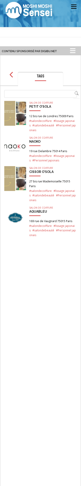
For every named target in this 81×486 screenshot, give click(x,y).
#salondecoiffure (40, 121)
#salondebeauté (43, 125)
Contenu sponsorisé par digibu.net (29, 51)
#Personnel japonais (45, 160)
